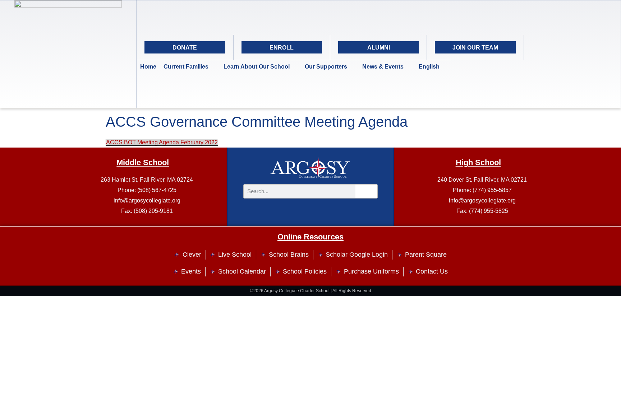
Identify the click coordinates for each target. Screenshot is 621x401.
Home (148, 67)
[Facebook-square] (572, 47)
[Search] (590, 47)
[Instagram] (554, 47)
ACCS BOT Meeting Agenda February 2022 (162, 142)
